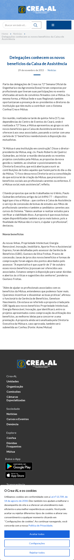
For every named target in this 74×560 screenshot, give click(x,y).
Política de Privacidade (40, 525)
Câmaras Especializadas (16, 398)
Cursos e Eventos (18, 419)
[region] (37, 522)
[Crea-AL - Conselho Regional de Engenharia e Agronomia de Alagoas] (37, 10)
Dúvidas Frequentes (14, 444)
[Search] (36, 25)
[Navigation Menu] (58, 25)
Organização (15, 386)
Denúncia (12, 424)
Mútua (11, 451)
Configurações (37, 543)
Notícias (17, 34)
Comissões (14, 391)
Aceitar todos (37, 534)
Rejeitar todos (37, 552)
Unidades (13, 381)
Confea (11, 437)
